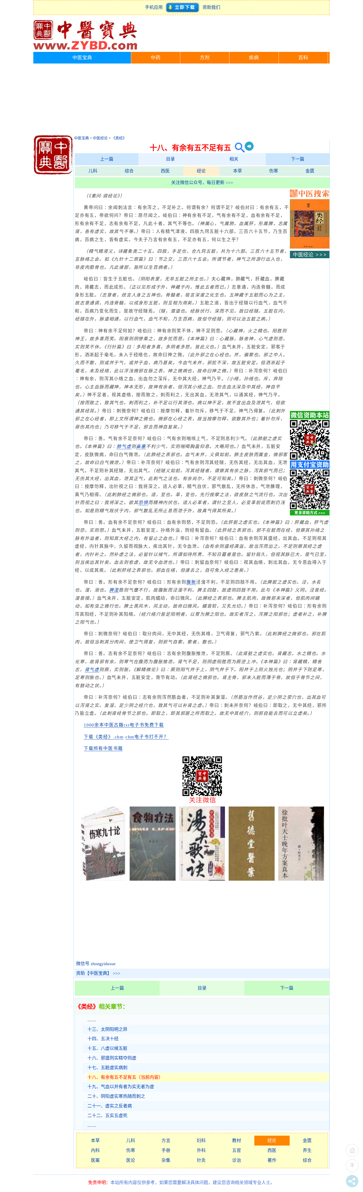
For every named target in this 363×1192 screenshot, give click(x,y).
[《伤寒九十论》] (103, 879)
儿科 (92, 171)
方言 (165, 1140)
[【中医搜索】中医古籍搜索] (309, 195)
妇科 (201, 1140)
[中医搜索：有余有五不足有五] (238, 148)
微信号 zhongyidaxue (96, 963)
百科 (303, 57)
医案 (95, 1160)
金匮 (309, 171)
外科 (201, 1150)
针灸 (201, 1160)
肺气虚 (124, 446)
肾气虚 (92, 669)
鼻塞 (141, 446)
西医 (165, 171)
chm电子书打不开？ (147, 736)
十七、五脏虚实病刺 (107, 1067)
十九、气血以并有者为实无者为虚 (120, 1086)
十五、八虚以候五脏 (107, 1048)
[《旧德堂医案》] (251, 879)
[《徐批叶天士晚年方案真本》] (301, 879)
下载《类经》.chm (104, 736)
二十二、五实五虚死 (107, 1115)
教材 (236, 1140)
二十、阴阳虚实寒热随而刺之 (116, 1096)
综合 (129, 171)
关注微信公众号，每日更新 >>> (202, 182)
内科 (95, 1150)
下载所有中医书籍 (103, 748)
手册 (165, 1150)
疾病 (254, 57)
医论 (130, 1160)
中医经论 (100, 138)
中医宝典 (82, 57)
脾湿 (114, 590)
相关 (233, 159)
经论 (201, 171)
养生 (307, 1150)
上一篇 (106, 159)
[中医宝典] (85, 48)
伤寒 (273, 171)
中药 (156, 57)
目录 (170, 159)
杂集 (165, 1160)
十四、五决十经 (103, 1038)
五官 (236, 1150)
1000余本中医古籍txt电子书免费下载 (124, 725)
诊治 (236, 1160)
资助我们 (211, 7)
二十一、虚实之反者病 (109, 1106)
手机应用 (155, 7)
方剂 (205, 57)
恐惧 (143, 502)
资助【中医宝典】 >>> (98, 973)
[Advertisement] (181, 100)
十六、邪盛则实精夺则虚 (111, 1058)
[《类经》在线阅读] (309, 247)
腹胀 (191, 582)
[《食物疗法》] (152, 879)
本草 (237, 171)
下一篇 (297, 159)
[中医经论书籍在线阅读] (309, 256)
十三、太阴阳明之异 (107, 1029)
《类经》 (119, 138)
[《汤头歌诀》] (202, 879)
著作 (271, 1160)
